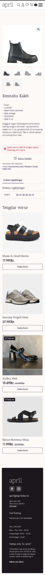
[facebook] (12, 488)
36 (17, 194)
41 (33, 194)
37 (20, 194)
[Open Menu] (40, 5)
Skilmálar (13, 506)
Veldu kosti (22, 266)
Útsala (35, 167)
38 (23, 194)
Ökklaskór (28, 167)
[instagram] (18, 488)
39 (27, 194)
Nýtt (22, 167)
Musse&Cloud (13, 167)
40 (30, 194)
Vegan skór (6, 169)
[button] (38, 29)
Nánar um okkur (16, 561)
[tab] (12, 180)
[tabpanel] (22, 192)
